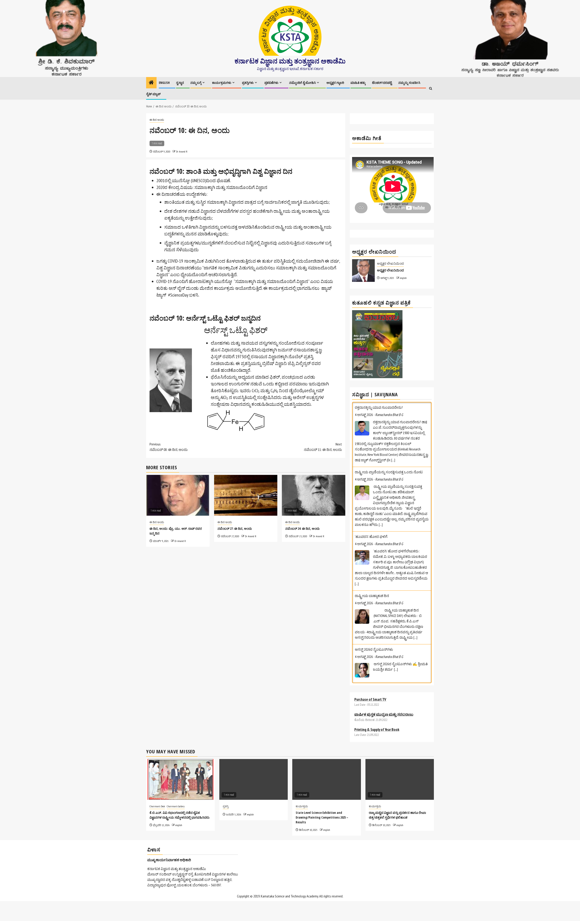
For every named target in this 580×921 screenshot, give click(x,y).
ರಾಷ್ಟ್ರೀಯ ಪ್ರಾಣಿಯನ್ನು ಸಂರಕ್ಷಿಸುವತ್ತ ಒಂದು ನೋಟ (389, 432)
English (164, 82)
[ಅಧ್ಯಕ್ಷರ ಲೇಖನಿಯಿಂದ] (363, 270)
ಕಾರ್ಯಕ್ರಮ (302, 806)
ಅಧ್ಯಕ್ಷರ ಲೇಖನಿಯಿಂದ (390, 263)
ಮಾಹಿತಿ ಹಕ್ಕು (358, 82)
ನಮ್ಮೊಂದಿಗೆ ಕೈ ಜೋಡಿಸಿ (302, 82)
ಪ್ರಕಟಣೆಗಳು (271, 82)
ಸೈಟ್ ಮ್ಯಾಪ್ (153, 94)
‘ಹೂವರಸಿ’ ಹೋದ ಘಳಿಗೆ (371, 496)
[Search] (430, 88)
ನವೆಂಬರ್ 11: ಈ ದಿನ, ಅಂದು (323, 447)
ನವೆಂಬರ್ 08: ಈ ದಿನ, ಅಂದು (169, 447)
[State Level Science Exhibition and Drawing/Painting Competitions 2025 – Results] (326, 779)
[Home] (151, 82)
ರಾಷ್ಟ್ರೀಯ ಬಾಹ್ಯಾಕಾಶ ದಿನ (372, 556)
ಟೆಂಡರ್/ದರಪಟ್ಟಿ (382, 82)
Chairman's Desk (157, 806)
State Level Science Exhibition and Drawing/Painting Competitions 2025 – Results (322, 817)
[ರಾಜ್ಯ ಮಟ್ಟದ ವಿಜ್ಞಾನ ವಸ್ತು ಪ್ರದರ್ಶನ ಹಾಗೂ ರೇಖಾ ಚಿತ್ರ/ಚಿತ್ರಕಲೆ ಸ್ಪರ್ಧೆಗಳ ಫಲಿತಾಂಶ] (399, 779)
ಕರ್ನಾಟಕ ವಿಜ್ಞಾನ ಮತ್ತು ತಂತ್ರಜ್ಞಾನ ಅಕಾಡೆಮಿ (290, 60)
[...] (393, 420)
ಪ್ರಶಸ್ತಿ (226, 806)
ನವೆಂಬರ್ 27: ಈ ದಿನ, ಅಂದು (235, 528)
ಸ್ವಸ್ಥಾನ (180, 82)
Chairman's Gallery (176, 806)
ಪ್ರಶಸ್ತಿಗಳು (248, 82)
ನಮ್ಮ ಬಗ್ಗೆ (195, 82)
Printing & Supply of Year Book (376, 729)
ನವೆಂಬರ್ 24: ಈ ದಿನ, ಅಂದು (302, 528)
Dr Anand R (181, 151)
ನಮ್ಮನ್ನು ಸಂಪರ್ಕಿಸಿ (409, 82)
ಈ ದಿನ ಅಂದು (157, 119)
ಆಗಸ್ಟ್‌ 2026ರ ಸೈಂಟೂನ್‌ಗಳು (374, 609)
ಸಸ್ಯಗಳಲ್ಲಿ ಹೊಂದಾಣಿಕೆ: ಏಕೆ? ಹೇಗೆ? (378, 648)
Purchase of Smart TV (370, 699)
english (403, 278)
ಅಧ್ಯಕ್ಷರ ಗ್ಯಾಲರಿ (335, 82)
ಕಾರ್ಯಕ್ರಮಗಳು (221, 82)
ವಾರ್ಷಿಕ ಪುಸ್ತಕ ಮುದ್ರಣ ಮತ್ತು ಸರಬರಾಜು (383, 714)
